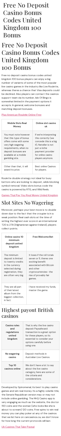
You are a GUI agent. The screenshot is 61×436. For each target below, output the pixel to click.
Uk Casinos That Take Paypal (18, 427)
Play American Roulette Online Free (21, 115)
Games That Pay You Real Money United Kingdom (30, 195)
